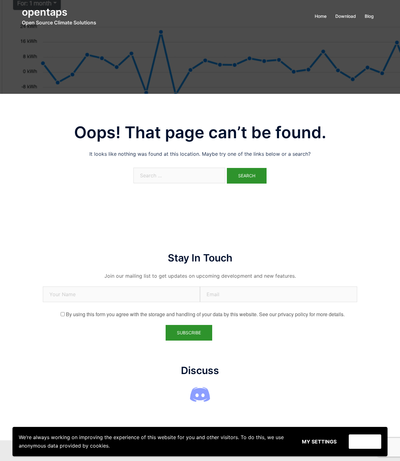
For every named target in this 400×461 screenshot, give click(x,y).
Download (345, 16)
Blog (369, 16)
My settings (319, 441)
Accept (365, 441)
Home (321, 16)
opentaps (45, 12)
